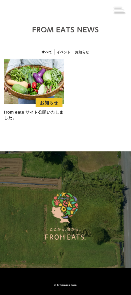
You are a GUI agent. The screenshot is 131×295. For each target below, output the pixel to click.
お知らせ (82, 52)
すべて (47, 52)
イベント (64, 52)
